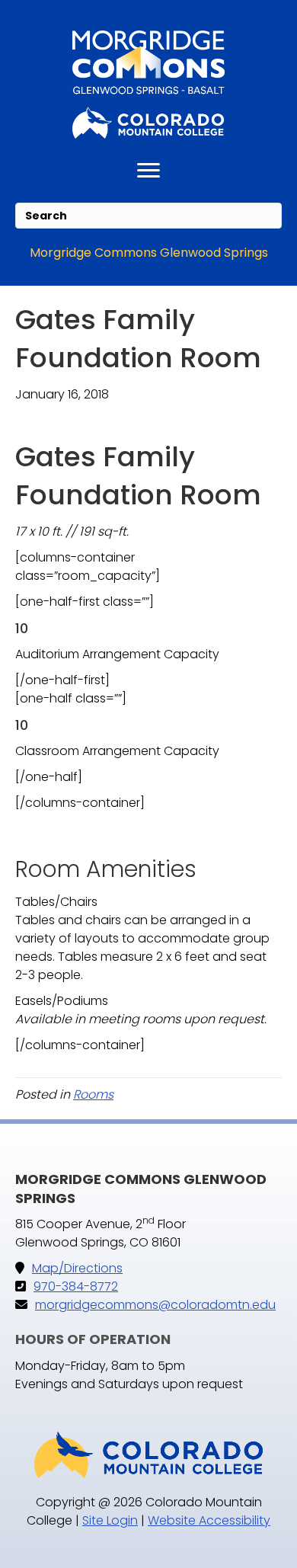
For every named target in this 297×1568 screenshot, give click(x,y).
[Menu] (148, 171)
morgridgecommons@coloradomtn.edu (155, 1305)
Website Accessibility (209, 1520)
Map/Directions (77, 1268)
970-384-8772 (76, 1286)
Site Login (110, 1520)
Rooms (93, 1094)
